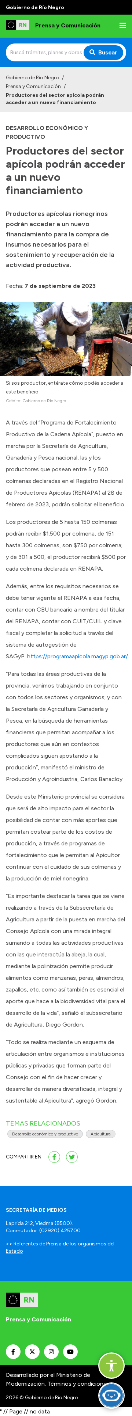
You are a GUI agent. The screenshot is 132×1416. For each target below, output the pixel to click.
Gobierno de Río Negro (32, 78)
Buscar (107, 52)
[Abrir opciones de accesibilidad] (111, 1365)
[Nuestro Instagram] (51, 1351)
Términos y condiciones (78, 1383)
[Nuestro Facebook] (13, 1351)
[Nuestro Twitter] (32, 1351)
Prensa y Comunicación (33, 86)
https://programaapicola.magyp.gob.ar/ (77, 656)
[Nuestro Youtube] (70, 1351)
